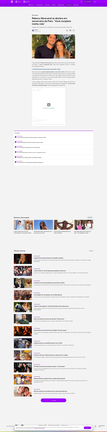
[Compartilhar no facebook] (70, 30)
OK (87, 427)
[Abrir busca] (81, 1)
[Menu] (94, 1)
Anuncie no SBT (42, 425)
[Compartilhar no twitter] (73, 30)
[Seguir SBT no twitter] (96, 426)
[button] (23, 228)
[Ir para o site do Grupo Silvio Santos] (13, 426)
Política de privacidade (53, 425)
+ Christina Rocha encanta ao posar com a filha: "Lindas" (46, 69)
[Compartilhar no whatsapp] (67, 30)
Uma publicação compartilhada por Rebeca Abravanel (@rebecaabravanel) (48, 124)
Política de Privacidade (40, 428)
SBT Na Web (35, 15)
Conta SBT (89, 1)
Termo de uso (64, 425)
